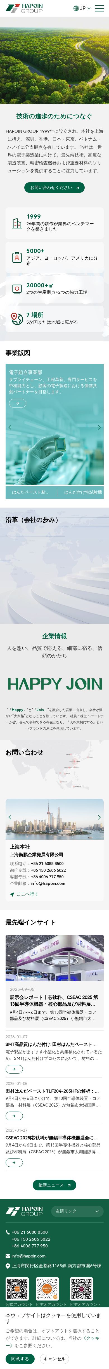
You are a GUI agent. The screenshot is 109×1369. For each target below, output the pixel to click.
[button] (99, 427)
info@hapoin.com (48, 883)
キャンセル (54, 1358)
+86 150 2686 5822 (48, 870)
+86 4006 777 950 (47, 876)
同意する (20, 1358)
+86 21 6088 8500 (47, 863)
